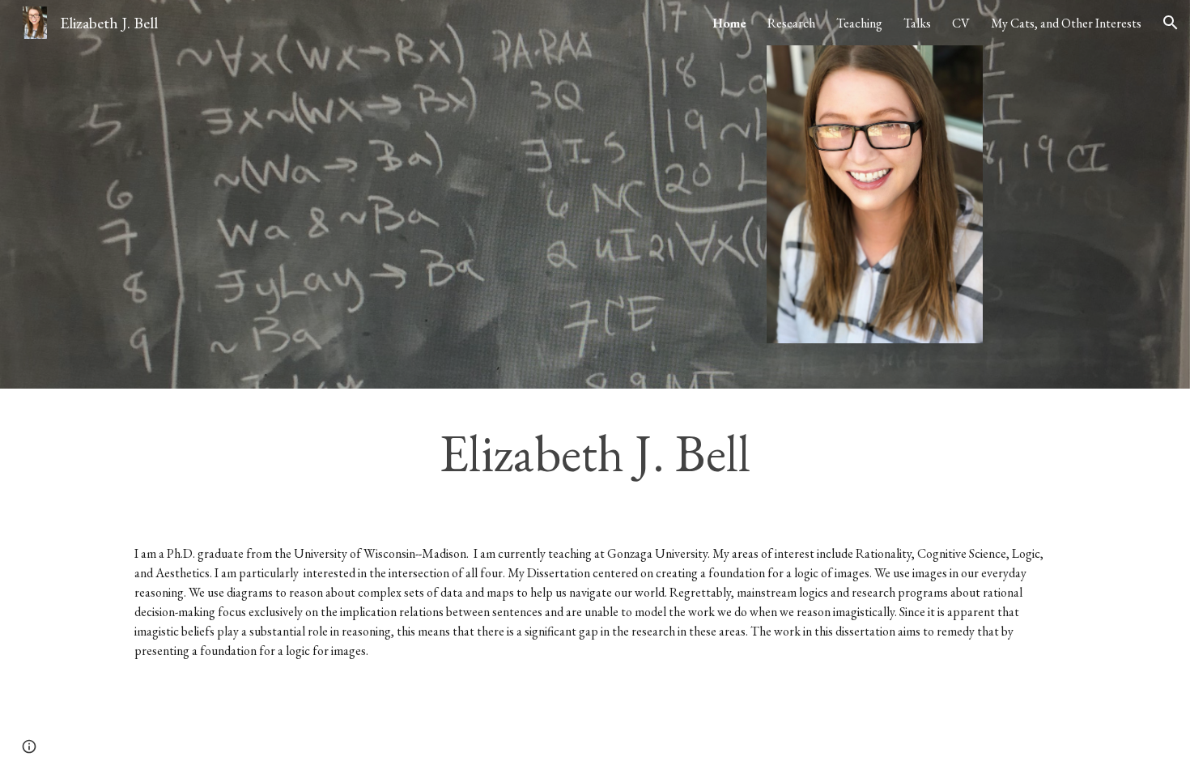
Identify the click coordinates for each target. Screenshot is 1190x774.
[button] (1170, 22)
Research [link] (791, 23)
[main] (595, 453)
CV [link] (961, 23)
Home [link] (729, 23)
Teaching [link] (859, 23)
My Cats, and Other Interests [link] (1066, 23)
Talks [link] (917, 23)
